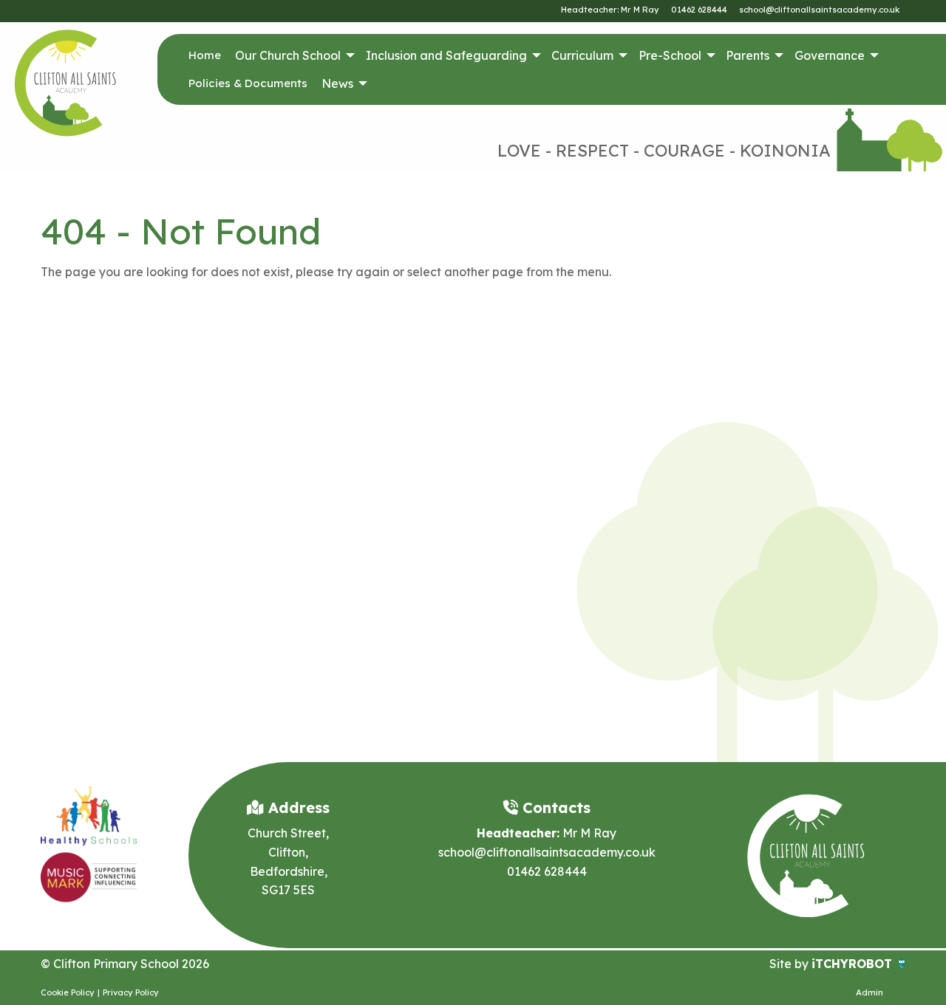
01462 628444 (699, 9)
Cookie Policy (68, 992)
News (337, 83)
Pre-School (670, 55)
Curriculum (582, 55)
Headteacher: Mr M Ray (610, 9)
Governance (829, 55)
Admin (869, 992)
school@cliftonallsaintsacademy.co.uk (819, 9)
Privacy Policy (131, 992)
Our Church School (288, 55)
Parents (747, 55)
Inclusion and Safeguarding (446, 55)
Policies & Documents (247, 83)
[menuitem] (204, 55)
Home (204, 55)
